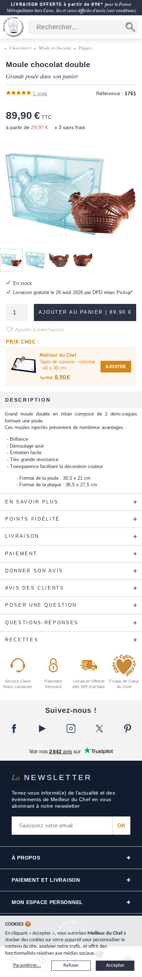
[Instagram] (71, 728)
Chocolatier (20, 48)
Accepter (115, 965)
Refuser (71, 965)
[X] (99, 728)
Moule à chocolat (55, 48)
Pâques (85, 48)
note (40, 93)
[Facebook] (14, 728)
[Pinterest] (128, 728)
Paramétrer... (27, 965)
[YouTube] (42, 728)
